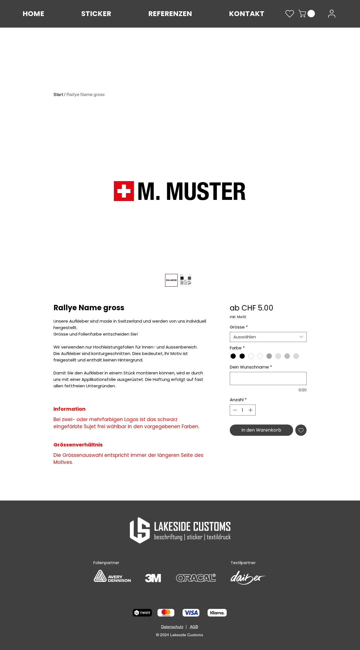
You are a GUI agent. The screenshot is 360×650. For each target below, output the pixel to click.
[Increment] (251, 410)
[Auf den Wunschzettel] (301, 430)
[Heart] (290, 14)
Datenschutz (172, 626)
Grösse (239, 327)
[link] (307, 13)
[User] (332, 13)
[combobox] (268, 337)
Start (58, 94)
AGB (194, 626)
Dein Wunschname (251, 367)
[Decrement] (234, 410)
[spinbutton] (242, 410)
